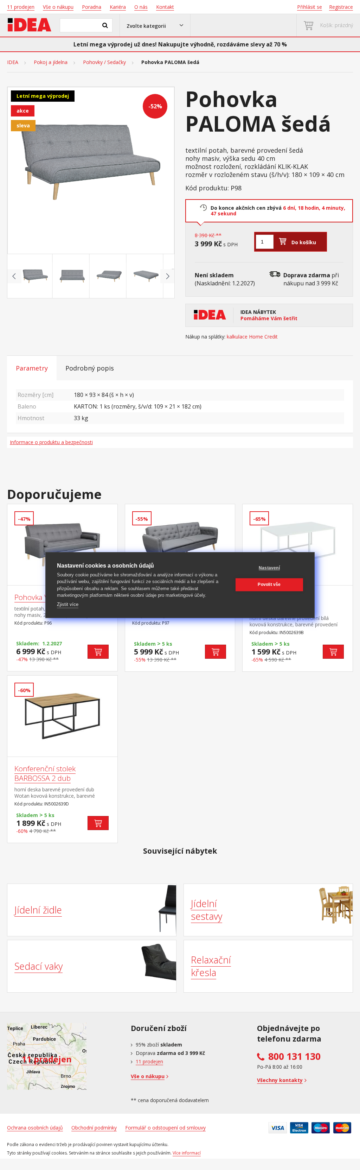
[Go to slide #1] (35, 276)
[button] (155, 25)
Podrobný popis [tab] (89, 368)
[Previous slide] (14, 276)
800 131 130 (294, 1056)
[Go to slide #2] (72, 276)
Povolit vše (269, 584)
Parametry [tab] (32, 368)
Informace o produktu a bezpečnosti (51, 442)
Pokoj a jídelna (51, 62)
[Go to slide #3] (109, 276)
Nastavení (269, 567)
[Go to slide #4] (146, 276)
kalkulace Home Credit (252, 337)
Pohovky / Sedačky (104, 62)
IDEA (12, 62)
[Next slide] (167, 276)
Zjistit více (67, 604)
